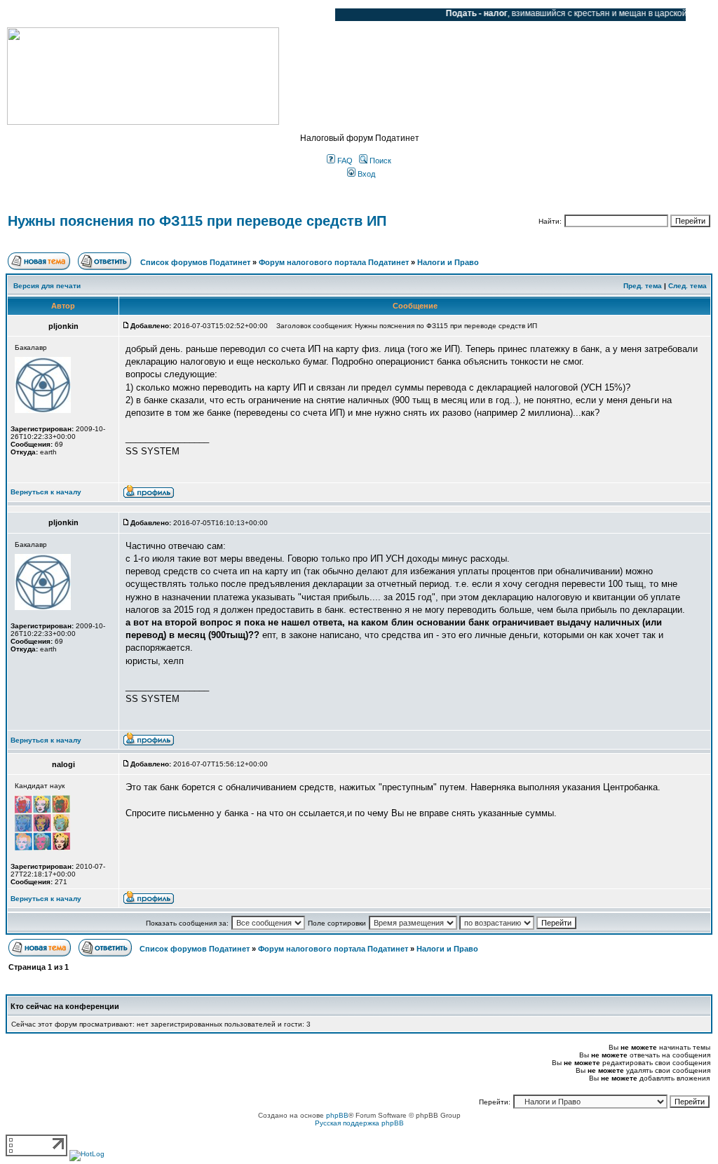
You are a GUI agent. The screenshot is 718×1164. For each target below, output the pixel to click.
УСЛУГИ (150, 15)
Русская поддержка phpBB (359, 1123)
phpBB (337, 1115)
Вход (365, 174)
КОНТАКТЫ (267, 15)
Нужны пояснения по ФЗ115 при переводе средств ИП (197, 221)
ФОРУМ (38, 15)
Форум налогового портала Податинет (334, 262)
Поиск (379, 160)
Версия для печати (47, 286)
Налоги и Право (448, 262)
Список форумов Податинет (195, 262)
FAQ (344, 160)
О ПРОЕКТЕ (94, 15)
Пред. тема (642, 286)
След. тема (687, 286)
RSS (314, 15)
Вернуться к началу (46, 492)
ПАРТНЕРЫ (205, 15)
